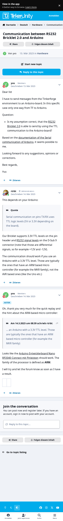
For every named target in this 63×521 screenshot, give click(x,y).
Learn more (6, 5)
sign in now (19, 413)
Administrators (27, 191)
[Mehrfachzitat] (4, 180)
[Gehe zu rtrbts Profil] (6, 192)
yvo (14, 53)
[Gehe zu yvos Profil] (4, 53)
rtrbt (13, 191)
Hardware (42, 53)
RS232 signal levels (27, 240)
